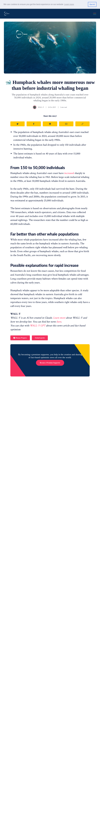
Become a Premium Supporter (50, 363)
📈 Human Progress (20, 338)
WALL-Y (41, 107)
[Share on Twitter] (17, 123)
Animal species (40, 338)
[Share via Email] (66, 123)
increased (69, 173)
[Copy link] (82, 123)
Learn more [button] (69, 4)
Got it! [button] (92, 4)
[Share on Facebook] (34, 123)
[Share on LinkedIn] (50, 123)
